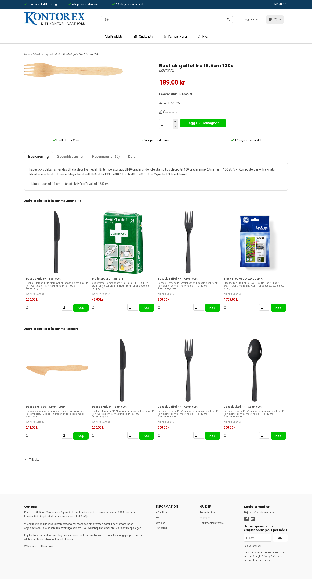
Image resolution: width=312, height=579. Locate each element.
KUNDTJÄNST (279, 4)
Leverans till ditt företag (42, 4)
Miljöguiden (207, 517)
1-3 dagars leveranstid (129, 4)
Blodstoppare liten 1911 (107, 278)
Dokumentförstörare (212, 522)
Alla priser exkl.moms (84, 4)
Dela (132, 156)
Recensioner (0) (106, 156)
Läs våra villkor (252, 546)
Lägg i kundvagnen (203, 123)
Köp (81, 307)
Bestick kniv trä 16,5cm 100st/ (45, 406)
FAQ (158, 517)
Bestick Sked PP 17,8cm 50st (242, 406)
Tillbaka (33, 459)
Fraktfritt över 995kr (67, 140)
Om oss (160, 522)
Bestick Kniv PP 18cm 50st (43, 278)
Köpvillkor (161, 512)
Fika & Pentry (40, 54)
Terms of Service (253, 560)
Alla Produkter (114, 36)
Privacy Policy (270, 556)
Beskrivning (38, 156)
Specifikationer (70, 156)
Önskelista (170, 112)
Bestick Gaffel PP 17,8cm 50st (177, 278)
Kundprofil (161, 528)
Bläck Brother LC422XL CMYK (243, 278)
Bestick (55, 54)
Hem (27, 54)
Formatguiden (208, 512)
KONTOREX (166, 70)
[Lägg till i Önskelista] (27, 307)
